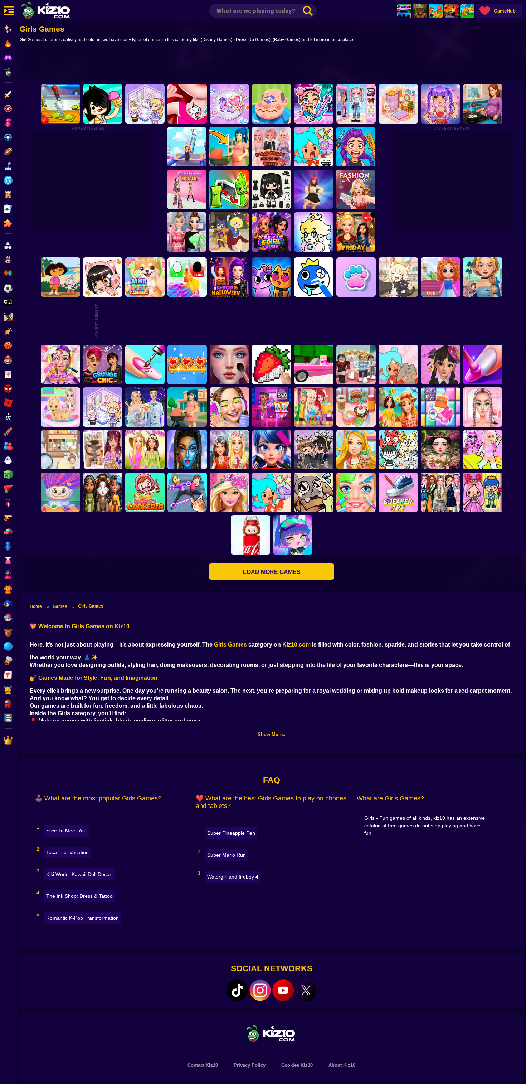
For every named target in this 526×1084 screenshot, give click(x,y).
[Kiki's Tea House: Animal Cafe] (398, 277)
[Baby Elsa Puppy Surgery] (60, 407)
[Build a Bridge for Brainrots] (436, 11)
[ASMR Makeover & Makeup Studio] (229, 364)
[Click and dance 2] (313, 189)
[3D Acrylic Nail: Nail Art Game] (145, 364)
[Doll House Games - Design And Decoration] (440, 277)
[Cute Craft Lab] (229, 104)
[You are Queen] (187, 277)
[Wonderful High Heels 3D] (186, 146)
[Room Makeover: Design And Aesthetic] (398, 104)
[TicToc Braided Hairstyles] (482, 407)
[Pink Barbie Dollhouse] (313, 364)
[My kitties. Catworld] (271, 277)
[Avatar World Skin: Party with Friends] (313, 104)
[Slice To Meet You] (60, 104)
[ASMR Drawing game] (313, 277)
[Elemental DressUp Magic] (102, 492)
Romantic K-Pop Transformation (82, 918)
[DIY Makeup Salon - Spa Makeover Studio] (356, 492)
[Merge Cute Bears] (398, 449)
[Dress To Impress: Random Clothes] (356, 364)
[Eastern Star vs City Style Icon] (440, 449)
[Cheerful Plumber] (313, 232)
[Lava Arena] (451, 11)
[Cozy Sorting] (187, 364)
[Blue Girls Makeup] (187, 449)
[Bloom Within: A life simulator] (482, 104)
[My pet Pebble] (313, 492)
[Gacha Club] (292, 535)
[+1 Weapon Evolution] (467, 11)
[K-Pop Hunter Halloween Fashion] (229, 277)
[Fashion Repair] (313, 407)
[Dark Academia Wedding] (145, 407)
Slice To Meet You (66, 830)
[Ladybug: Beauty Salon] (271, 449)
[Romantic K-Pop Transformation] (440, 104)
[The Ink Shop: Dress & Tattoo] (187, 104)
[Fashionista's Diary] (102, 277)
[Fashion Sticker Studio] (271, 189)
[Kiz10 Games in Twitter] (306, 990)
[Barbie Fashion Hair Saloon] (229, 492)
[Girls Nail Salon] (482, 364)
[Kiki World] (102, 407)
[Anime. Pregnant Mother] (187, 407)
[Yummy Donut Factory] (356, 407)
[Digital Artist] (271, 364)
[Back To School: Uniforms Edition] (440, 492)
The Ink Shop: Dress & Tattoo (79, 896)
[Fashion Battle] (186, 189)
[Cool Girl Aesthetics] (229, 407)
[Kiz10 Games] (271, 1033)
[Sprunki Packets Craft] (229, 189)
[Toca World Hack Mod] (398, 364)
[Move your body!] (187, 492)
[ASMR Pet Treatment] (145, 277)
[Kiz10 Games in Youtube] (283, 990)
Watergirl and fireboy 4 (232, 877)
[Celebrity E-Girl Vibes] (271, 232)
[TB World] (271, 492)
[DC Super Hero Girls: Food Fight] (229, 232)
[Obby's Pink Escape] (482, 449)
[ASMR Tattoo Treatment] (482, 277)
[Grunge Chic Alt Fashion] (102, 364)
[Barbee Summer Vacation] (398, 407)
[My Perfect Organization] (60, 449)
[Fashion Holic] (355, 189)
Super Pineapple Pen (231, 833)
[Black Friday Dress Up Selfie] (271, 146)
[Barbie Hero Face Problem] (60, 364)
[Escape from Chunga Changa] (420, 11)
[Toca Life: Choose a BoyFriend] (482, 492)
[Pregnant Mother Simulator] (229, 146)
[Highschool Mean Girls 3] (186, 232)
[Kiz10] (57, 11)
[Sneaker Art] (398, 492)
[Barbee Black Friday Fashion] (355, 232)
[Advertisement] (271, 63)
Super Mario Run (226, 855)
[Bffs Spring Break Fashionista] (145, 449)
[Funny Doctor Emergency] (271, 104)
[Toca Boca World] (313, 146)
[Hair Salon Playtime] (355, 146)
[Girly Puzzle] (440, 407)
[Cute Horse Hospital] (356, 449)
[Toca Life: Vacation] (102, 104)
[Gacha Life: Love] (313, 449)
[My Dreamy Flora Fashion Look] (229, 449)
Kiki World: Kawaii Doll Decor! (79, 874)
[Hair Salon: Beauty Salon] (440, 364)
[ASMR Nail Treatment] (102, 449)
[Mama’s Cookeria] (145, 492)
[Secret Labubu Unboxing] (250, 535)
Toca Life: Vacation (67, 852)
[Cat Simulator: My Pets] (356, 277)
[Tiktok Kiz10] (237, 990)
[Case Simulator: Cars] (404, 11)
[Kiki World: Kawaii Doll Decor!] (145, 104)
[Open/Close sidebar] (9, 11)
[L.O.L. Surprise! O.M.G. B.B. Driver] (271, 407)
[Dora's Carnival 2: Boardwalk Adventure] (60, 277)
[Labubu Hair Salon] (60, 492)
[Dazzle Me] (356, 104)
